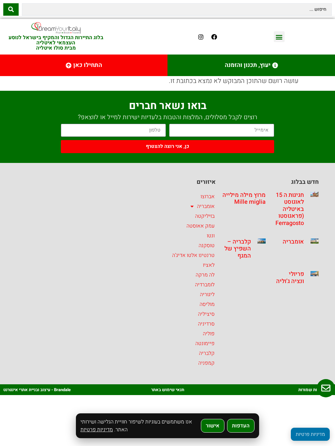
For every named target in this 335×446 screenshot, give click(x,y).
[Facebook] (214, 37)
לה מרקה (205, 275)
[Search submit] (11, 9)
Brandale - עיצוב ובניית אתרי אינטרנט (37, 390)
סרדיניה (206, 324)
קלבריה (207, 353)
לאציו (209, 265)
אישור (213, 426)
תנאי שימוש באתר (167, 390)
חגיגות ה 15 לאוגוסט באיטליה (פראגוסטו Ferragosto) (288, 209)
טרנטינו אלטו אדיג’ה (193, 255)
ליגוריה (207, 294)
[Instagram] (201, 37)
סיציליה (206, 314)
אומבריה (293, 241)
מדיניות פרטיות (96, 430)
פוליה (209, 334)
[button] (279, 36)
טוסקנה (207, 245)
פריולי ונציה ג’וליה (290, 278)
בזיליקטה (205, 216)
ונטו (211, 236)
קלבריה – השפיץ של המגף (237, 248)
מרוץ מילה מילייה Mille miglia (244, 199)
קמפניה (206, 363)
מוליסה (207, 304)
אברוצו (208, 196)
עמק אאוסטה (200, 226)
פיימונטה (205, 343)
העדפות (241, 426)
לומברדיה (205, 285)
